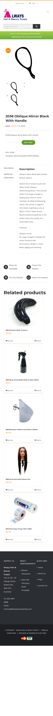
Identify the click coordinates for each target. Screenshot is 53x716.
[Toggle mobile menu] (48, 11)
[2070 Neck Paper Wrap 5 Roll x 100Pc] (23, 510)
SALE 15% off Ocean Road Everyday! (26, 585)
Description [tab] (9, 168)
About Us (42, 573)
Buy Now (28, 142)
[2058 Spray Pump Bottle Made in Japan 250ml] (23, 361)
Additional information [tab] (9, 176)
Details (38, 341)
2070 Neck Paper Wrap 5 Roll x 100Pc (19, 529)
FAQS (40, 579)
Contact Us (42, 585)
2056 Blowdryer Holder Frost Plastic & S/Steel (22, 429)
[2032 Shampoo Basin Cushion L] (23, 312)
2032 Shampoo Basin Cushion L (17, 330)
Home (40, 567)
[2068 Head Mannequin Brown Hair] (23, 461)
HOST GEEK (42, 633)
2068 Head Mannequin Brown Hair (18, 479)
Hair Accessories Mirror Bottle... (27, 156)
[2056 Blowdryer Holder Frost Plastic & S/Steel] (23, 411)
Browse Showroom (26, 572)
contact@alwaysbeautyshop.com (18, 609)
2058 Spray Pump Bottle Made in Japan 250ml (22, 380)
